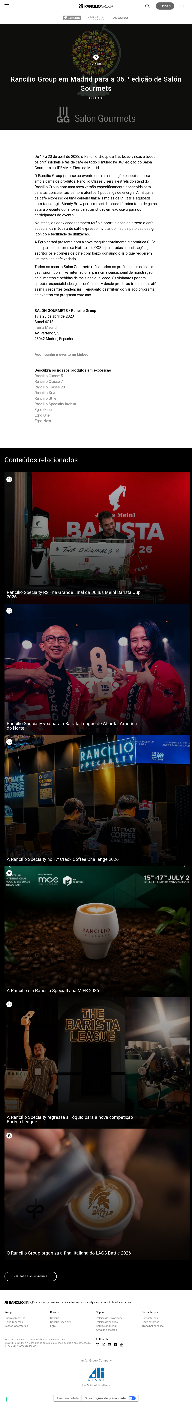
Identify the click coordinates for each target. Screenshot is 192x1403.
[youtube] (121, 1344)
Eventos (96, 64)
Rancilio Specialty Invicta (55, 404)
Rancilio (54, 1318)
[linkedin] (109, 1344)
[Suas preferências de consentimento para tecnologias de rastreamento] (6, 1399)
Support (165, 5)
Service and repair (106, 1325)
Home (42, 1302)
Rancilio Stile (45, 398)
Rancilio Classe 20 (49, 387)
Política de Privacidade (109, 1318)
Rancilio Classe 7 (48, 381)
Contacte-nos (150, 1318)
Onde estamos (150, 1322)
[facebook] (115, 1344)
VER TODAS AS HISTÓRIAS (30, 1276)
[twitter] (103, 1344)
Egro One (42, 415)
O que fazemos (13, 1322)
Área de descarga (106, 1329)
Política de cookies (107, 1322)
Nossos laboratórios (16, 1325)
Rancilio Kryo (45, 392)
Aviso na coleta (67, 1398)
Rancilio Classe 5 (48, 376)
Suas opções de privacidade (105, 1398)
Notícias (55, 1302)
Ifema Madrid (45, 327)
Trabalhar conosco (153, 1325)
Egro (53, 1325)
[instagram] (97, 1344)
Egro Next (42, 421)
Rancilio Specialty (60, 1322)
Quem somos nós (14, 1318)
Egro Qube (43, 409)
